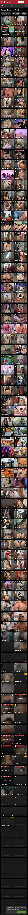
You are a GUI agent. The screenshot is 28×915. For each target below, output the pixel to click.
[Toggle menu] (1, 2)
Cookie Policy (16, 909)
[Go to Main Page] (8, 2)
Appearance (7, 13)
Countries (17, 13)
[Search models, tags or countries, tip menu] (26, 6)
